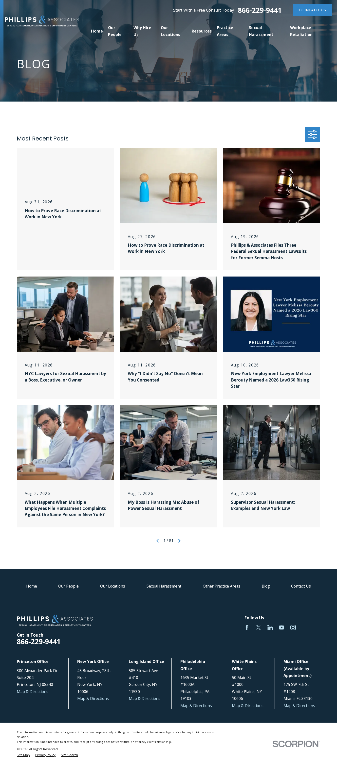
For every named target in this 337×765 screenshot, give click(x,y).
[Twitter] (258, 627)
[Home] (42, 21)
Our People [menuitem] (115, 31)
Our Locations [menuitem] (170, 31)
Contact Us (312, 10)
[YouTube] (281, 627)
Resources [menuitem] (202, 31)
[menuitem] (23, 755)
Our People (68, 586)
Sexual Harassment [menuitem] (261, 31)
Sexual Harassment (164, 586)
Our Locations (112, 586)
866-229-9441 (260, 10)
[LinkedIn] (270, 627)
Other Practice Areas (221, 586)
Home (31, 586)
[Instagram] (293, 627)
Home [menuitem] (97, 31)
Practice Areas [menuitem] (225, 31)
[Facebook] (247, 627)
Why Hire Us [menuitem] (142, 31)
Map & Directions (32, 691)
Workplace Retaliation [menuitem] (301, 31)
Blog (266, 586)
